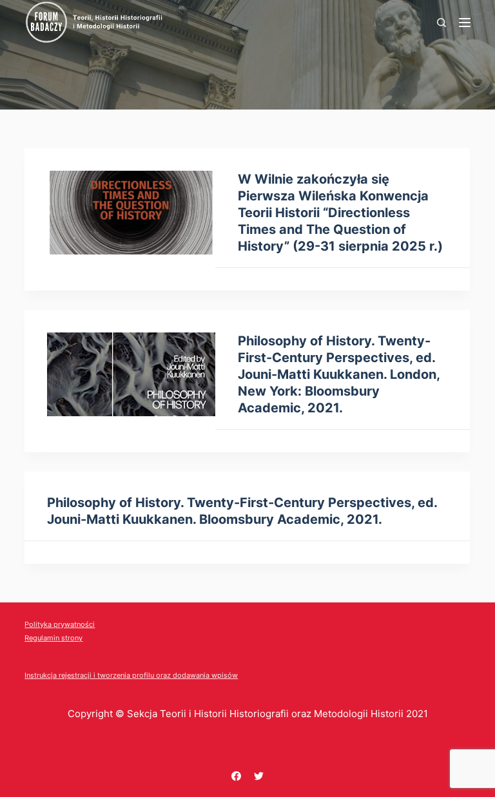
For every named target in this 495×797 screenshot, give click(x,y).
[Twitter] (259, 776)
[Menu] (465, 22)
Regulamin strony (53, 637)
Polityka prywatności (59, 624)
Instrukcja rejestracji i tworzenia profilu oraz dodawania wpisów (131, 675)
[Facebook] (236, 776)
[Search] (441, 22)
